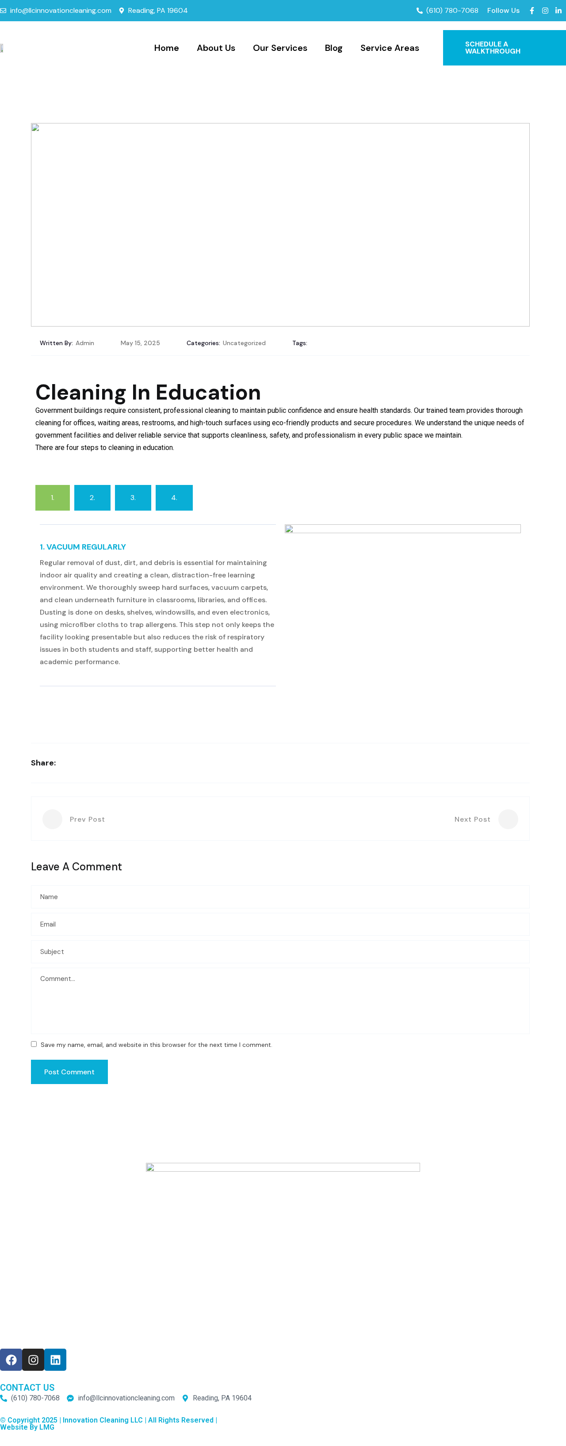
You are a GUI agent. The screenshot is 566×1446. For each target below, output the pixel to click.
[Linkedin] (55, 1360)
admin (85, 343)
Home (166, 48)
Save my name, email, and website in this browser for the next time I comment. (156, 1045)
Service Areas (389, 48)
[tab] (52, 498)
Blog (334, 48)
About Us (216, 48)
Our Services (280, 48)
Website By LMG (27, 1427)
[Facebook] (11, 1360)
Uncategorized (244, 343)
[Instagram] (33, 1360)
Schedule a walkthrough (493, 47)
